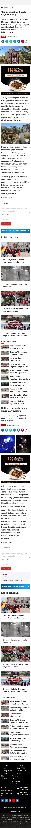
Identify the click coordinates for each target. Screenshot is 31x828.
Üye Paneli (15, 776)
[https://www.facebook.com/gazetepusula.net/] (2, 800)
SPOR (19, 773)
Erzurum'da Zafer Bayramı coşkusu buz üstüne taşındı (15, 334)
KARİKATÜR (21, 768)
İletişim (23, 807)
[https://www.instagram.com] (10, 800)
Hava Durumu (5, 788)
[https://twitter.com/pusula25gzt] (6, 800)
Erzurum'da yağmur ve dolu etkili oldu (15, 285)
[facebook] (2, 41)
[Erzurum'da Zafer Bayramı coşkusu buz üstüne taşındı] (15, 322)
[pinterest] (22, 41)
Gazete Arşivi (16, 781)
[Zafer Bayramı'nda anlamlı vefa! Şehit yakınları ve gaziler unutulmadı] (15, 249)
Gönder (6, 224)
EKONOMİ (20, 765)
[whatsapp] (10, 41)
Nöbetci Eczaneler (7, 793)
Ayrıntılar (13, 826)
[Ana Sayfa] (2, 7)
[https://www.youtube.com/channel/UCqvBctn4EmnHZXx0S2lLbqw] (13, 800)
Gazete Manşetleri (6, 790)
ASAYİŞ (5, 765)
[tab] (6, 203)
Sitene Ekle (11, 807)
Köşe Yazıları (8, 770)
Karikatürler (15, 784)
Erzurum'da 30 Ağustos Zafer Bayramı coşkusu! (15, 310)
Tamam (19, 826)
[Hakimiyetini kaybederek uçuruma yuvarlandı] (15, 443)
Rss (5, 807)
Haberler (6, 7)
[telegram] (14, 41)
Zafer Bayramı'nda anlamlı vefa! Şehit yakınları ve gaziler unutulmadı (14, 261)
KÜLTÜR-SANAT (22, 770)
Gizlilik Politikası (15, 811)
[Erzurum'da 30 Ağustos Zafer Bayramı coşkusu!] (15, 298)
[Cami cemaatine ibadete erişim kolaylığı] (15, 55)
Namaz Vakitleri (6, 796)
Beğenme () (18, 580)
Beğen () (11, 580)
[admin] (17, 800)
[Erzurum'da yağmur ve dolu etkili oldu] (15, 273)
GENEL (12, 7)
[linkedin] (18, 41)
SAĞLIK (5, 773)
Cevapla (5, 580)
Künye (18, 807)
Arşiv (13, 778)
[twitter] (6, 41)
